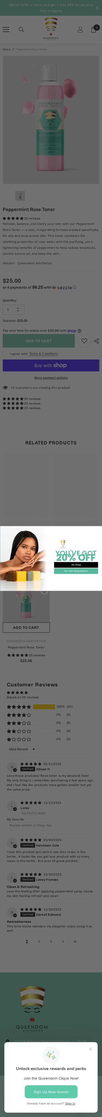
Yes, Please (76, 565)
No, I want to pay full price (76, 571)
